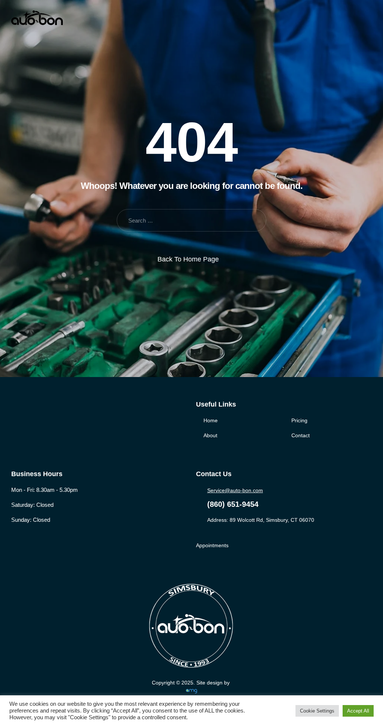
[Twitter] (30, 412)
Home (210, 420)
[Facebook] (15, 412)
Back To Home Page (188, 259)
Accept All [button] (358, 711)
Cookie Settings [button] (317, 711)
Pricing (299, 420)
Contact (300, 435)
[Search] (255, 220)
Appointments (212, 545)
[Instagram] (46, 412)
